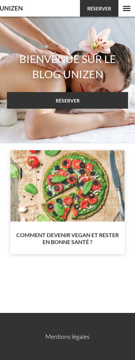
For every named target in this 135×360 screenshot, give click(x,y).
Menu (126, 8)
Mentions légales (67, 336)
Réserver (99, 8)
